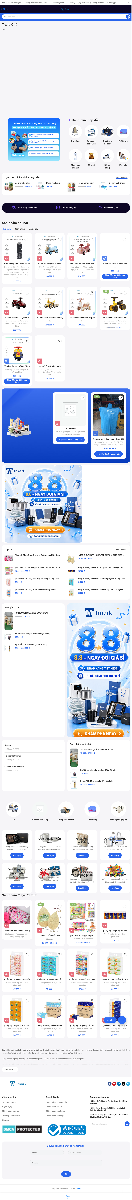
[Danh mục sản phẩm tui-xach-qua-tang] (40, 811)
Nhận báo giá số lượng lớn (115, 276)
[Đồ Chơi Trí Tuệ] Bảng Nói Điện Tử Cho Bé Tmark (37, 567)
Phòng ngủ (19, 934)
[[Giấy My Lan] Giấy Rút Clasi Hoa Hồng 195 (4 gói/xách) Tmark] (9, 593)
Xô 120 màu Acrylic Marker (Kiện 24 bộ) (32, 633)
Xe (23, 272)
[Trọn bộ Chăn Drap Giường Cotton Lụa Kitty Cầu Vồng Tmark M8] (9, 558)
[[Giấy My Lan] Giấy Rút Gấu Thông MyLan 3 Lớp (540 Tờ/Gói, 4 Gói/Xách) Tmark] (17, 1010)
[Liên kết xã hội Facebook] (110, 1084)
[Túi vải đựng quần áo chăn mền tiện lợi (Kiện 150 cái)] (71, 187)
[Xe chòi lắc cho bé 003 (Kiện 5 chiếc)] (17, 350)
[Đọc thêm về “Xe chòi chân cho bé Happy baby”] (71, 312)
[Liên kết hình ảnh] (18, 1084)
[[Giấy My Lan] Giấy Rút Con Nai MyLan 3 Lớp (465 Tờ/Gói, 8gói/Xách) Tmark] (71, 593)
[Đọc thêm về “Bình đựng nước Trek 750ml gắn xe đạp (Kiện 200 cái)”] (6, 258)
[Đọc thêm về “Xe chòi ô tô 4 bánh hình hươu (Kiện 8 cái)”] (39, 361)
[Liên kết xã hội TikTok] (123, 1084)
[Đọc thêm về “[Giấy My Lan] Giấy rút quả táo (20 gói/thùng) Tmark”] (71, 1020)
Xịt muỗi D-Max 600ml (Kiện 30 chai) (31, 644)
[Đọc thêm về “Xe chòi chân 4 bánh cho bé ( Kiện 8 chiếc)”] (39, 312)
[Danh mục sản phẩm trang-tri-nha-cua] (66, 811)
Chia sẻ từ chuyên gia (14, 766)
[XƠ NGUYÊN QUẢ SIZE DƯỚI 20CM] (9, 621)
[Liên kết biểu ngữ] (34, 139)
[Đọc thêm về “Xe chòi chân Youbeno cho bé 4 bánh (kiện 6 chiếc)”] (104, 312)
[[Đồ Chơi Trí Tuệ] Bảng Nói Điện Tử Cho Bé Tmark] (9, 571)
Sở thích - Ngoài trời (21, 267)
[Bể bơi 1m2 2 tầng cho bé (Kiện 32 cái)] (103, 186)
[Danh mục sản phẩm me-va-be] (123, 158)
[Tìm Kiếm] (128, 17)
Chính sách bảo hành (55, 1111)
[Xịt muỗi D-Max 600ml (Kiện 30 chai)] (9, 648)
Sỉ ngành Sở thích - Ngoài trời (17, 270)
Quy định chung (9, 1102)
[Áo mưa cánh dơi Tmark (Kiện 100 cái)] (108, 415)
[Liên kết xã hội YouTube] (114, 1084)
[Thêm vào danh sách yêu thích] (26, 238)
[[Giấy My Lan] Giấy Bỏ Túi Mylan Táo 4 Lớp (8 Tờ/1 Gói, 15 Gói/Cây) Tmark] (71, 571)
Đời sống (8, 267)
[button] (104, 258)
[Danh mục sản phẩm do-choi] (91, 158)
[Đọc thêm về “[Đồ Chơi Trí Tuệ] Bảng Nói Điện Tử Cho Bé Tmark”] (71, 930)
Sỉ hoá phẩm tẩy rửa (112, 934)
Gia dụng (49, 939)
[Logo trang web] (66, 9)
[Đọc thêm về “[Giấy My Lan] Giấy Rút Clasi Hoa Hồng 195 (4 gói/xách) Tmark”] (71, 974)
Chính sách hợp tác (10, 1111)
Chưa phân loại (87, 939)
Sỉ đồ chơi (76, 939)
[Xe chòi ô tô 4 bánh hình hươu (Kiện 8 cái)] (50, 350)
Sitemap (5, 1120)
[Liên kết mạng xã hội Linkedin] (119, 1084)
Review (8, 745)
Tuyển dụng (7, 1107)
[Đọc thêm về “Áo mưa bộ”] (57, 423)
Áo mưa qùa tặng (63, 432)
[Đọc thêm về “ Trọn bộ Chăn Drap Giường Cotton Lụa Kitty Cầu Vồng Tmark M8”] (6, 925)
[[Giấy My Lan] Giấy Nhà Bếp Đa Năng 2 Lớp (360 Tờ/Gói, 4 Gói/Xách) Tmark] (9, 582)
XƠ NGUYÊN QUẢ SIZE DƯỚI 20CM (31, 613)
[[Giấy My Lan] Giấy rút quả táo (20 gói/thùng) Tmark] (82, 1010)
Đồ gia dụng (9, 934)
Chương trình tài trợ (11, 1116)
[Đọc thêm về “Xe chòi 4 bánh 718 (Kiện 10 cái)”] (6, 312)
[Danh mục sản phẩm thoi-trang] (123, 134)
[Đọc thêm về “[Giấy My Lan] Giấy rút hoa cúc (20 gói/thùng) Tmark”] (39, 1020)
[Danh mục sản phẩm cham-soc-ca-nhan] (75, 159)
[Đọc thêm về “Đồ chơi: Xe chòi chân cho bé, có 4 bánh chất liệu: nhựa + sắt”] (71, 258)
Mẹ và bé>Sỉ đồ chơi (117, 323)
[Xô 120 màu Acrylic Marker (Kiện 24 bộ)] (9, 637)
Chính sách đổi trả (54, 1107)
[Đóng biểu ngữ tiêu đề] (129, 2)
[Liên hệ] (122, 1020)
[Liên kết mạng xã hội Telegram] (128, 1084)
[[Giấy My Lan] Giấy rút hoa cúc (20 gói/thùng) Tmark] (50, 1010)
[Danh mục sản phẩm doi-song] (75, 134)
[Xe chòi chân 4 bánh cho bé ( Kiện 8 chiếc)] (50, 302)
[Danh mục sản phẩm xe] (14, 811)
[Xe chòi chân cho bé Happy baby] (82, 302)
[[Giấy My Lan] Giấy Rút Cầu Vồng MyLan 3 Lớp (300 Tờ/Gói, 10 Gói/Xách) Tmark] (71, 582)
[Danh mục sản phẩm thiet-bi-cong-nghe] (118, 811)
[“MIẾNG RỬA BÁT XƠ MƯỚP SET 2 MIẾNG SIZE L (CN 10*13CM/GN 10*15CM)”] (71, 559)
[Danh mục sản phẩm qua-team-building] (107, 135)
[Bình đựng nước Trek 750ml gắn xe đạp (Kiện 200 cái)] (17, 248)
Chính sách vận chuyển (56, 1102)
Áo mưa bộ (70, 428)
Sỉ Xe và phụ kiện (13, 272)
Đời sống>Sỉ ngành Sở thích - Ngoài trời (17, 274)
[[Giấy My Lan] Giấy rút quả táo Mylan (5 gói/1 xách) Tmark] (115, 1010)
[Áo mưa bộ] (70, 410)
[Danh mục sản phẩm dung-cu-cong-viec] (91, 135)
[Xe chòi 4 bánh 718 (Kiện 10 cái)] (17, 302)
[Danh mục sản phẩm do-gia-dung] (107, 159)
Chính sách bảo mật (55, 1116)
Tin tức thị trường (13, 756)
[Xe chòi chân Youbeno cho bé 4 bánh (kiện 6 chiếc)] (115, 302)
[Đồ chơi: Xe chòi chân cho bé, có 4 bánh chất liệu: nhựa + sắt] (82, 248)
